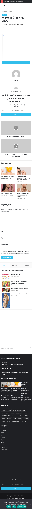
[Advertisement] (16, 327)
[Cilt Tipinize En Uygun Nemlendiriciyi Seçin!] (8, 188)
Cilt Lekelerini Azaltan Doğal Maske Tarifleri (7, 177)
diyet (13, 415)
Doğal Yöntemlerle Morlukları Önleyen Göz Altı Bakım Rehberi (23, 178)
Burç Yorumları (15, 274)
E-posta (3, 238)
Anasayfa (5, 11)
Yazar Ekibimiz (22, 498)
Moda (19, 418)
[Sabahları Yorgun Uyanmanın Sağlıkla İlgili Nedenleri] (16, 398)
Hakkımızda (15, 498)
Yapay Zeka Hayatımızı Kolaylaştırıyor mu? (14, 1)
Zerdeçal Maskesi (15, 421)
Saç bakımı (25, 418)
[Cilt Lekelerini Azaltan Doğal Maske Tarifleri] (8, 171)
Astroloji (12, 413)
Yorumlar (26, 265)
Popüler (5, 265)
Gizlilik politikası (5, 449)
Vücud (8, 421)
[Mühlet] (7, 5)
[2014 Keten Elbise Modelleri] (6, 300)
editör (5, 24)
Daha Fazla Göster (16, 62)
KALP (15, 418)
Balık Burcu (18, 413)
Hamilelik (3, 444)
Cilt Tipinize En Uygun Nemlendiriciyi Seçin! (7, 194)
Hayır (14, 506)
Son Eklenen (15, 265)
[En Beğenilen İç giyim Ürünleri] (6, 290)
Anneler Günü (5, 413)
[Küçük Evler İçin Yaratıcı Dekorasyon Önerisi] (6, 384)
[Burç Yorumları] (6, 277)
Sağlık (2, 435)
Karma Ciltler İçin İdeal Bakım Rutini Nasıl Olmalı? (23, 195)
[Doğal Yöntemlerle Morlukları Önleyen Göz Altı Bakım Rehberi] (24, 171)
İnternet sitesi (4, 244)
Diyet (2, 440)
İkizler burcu (24, 421)
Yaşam (3, 442)
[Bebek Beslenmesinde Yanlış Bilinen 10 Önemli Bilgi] (26, 391)
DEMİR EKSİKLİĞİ (6, 415)
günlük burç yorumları (6, 418)
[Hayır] (30, 504)
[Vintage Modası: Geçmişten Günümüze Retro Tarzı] (6, 284)
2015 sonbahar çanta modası (19, 410)
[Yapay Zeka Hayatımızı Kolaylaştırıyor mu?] (26, 384)
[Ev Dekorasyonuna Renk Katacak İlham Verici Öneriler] (26, 398)
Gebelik (27, 415)
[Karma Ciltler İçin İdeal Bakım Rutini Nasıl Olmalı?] (24, 188)
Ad (2, 231)
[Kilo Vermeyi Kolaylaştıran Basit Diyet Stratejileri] (6, 390)
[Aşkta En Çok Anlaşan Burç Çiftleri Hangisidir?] (6, 398)
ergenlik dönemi (19, 415)
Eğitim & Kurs (4, 447)
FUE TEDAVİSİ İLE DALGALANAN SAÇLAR (12, 270)
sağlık (3, 421)
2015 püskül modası (6, 410)
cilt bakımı (25, 413)
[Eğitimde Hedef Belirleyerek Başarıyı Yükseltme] (16, 390)
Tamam (8, 506)
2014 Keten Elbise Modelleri (19, 294)
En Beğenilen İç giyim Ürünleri (19, 288)
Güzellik (10, 11)
